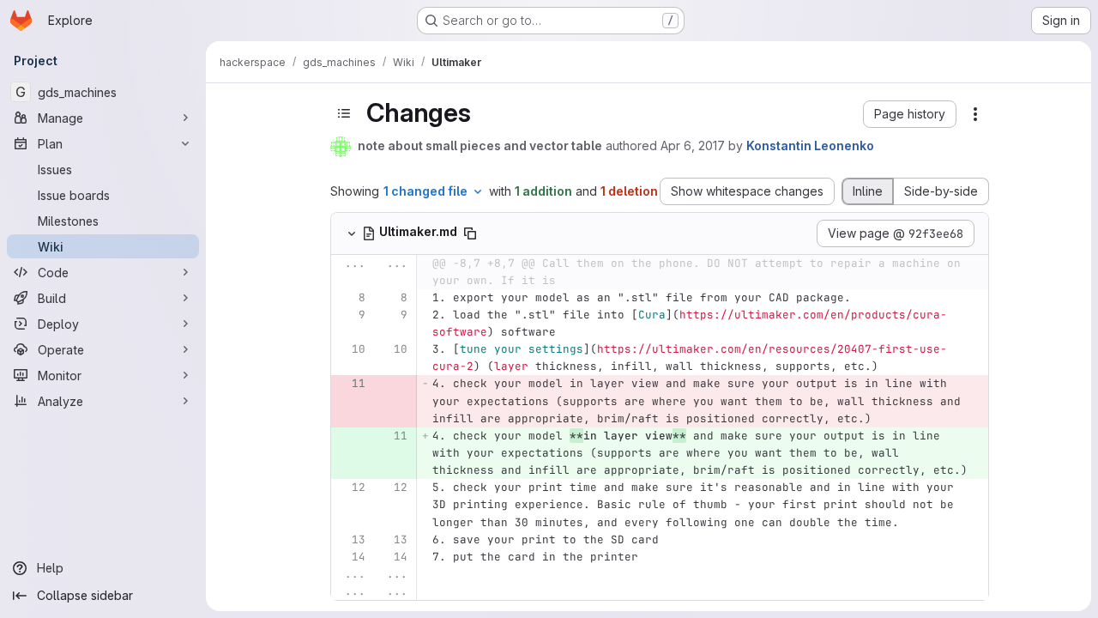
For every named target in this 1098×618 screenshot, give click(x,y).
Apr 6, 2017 (693, 145)
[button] (909, 114)
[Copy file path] (470, 233)
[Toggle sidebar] (344, 113)
